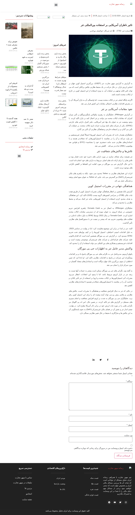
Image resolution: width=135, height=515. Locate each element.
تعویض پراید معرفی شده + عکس (11, 44)
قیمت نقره (94, 489)
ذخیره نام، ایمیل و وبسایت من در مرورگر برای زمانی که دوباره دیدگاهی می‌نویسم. (103, 449)
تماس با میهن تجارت (23, 477)
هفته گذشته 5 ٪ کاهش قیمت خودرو (11, 121)
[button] (56, 5)
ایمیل (129, 425)
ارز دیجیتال (75, 16)
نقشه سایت (27, 499)
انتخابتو (29, 494)
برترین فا (28, 488)
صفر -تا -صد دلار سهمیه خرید (28, 122)
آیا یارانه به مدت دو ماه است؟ (28, 89)
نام (130, 415)
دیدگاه (129, 381)
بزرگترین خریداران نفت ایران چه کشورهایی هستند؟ (43, 83)
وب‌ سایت (128, 435)
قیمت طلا (94, 484)
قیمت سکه (94, 478)
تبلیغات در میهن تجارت (22, 482)
